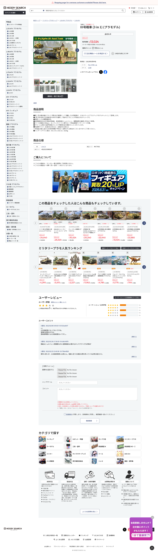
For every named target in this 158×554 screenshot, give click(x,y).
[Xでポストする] (101, 72)
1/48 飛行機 (12, 152)
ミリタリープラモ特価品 (15, 24)
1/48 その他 (12, 63)
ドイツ (43, 146)
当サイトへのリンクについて (94, 546)
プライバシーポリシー (60, 546)
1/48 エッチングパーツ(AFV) (16, 66)
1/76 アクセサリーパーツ (15, 77)
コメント (45, 388)
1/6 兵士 (11, 118)
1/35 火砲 (11, 36)
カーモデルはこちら (14, 209)
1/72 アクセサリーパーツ (15, 168)
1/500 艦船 (11, 131)
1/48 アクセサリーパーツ (15, 68)
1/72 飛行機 (12, 154)
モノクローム (92, 65)
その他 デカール (13, 180)
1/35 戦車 (11, 31)
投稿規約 (69, 414)
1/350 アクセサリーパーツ (16, 138)
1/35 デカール (12, 45)
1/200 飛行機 (12, 159)
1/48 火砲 (11, 59)
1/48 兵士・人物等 (14, 61)
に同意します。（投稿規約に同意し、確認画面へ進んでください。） (91, 414)
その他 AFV (12, 102)
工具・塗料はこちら (14, 216)
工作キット (12, 194)
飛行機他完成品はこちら (15, 223)
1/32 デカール (12, 173)
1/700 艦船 (11, 127)
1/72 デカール (12, 178)
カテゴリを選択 (10, 13)
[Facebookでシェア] (105, 72)
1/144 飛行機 (12, 157)
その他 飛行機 (12, 161)
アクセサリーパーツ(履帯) (16, 106)
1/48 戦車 (11, 54)
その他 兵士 (12, 120)
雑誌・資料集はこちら (15, 229)
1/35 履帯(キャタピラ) (15, 43)
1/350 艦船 (11, 129)
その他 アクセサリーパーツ (16, 141)
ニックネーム (47, 382)
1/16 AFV (11, 84)
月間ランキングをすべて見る (130, 248)
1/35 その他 (12, 40)
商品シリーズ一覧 (13, 241)
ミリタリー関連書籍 (14, 203)
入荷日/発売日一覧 (14, 236)
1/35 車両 (11, 33)
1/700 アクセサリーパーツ (16, 136)
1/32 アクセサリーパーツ (15, 164)
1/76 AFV (11, 75)
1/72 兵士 (11, 113)
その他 (10, 196)
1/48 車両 (11, 56)
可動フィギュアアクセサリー (16, 187)
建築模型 (11, 191)
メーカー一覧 (12, 238)
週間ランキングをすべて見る (110, 248)
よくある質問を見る (89, 511)
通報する (134, 336)
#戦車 (35, 103)
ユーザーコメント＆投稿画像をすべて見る (127, 297)
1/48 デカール (12, 175)
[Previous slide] (33, 50)
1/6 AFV (11, 93)
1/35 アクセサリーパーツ (15, 47)
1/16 (89, 68)
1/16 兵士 (11, 115)
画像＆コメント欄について (58, 302)
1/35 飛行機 (12, 150)
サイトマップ (110, 546)
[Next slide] (77, 50)
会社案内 (46, 546)
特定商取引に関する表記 (76, 546)
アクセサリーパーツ (14, 104)
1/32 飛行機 (12, 147)
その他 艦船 (12, 134)
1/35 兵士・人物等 (14, 38)
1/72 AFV (11, 99)
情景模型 (11, 189)
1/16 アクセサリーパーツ (15, 86)
